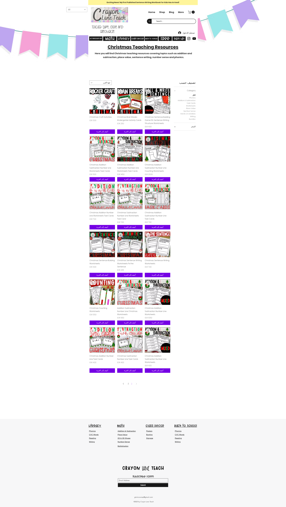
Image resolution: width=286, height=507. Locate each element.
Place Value (191, 108)
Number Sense (190, 111)
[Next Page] (123, 384)
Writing (193, 116)
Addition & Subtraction (187, 100)
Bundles (192, 119)
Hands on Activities (188, 114)
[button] (191, 12)
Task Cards (191, 103)
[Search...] (149, 21)
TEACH (156, 468)
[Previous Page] (136, 384)
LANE (145, 468)
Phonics (192, 98)
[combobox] (100, 82)
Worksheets (191, 106)
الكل (194, 95)
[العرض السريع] (157, 101)
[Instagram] (189, 38)
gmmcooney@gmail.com (143, 497)
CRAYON (132, 468)
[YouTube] (194, 38)
